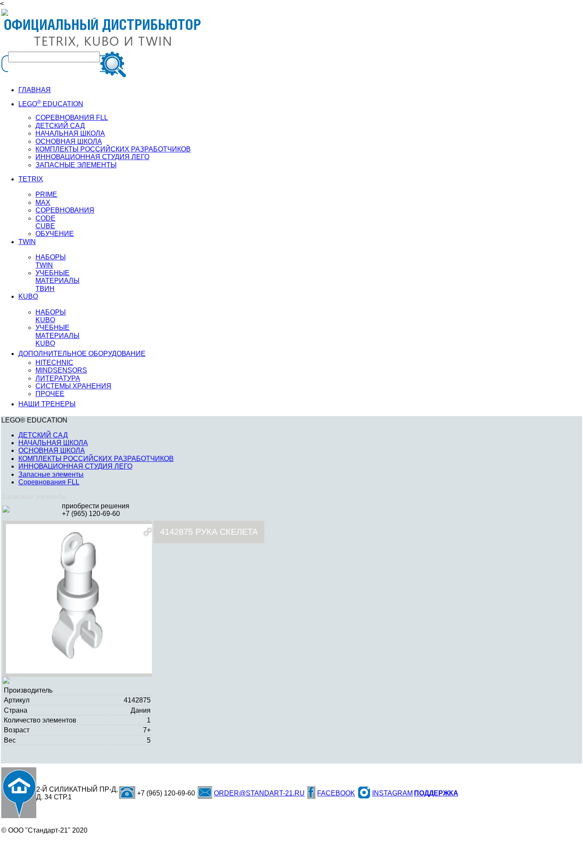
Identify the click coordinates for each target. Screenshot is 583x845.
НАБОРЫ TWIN (50, 260)
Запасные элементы (51, 474)
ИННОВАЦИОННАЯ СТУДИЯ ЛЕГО (92, 156)
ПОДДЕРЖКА (436, 793)
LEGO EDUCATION (50, 104)
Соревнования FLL (48, 482)
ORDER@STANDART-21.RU (259, 793)
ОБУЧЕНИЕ (54, 233)
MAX (42, 202)
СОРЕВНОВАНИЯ (64, 210)
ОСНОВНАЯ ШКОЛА (51, 450)
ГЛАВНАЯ (34, 89)
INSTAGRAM (392, 793)
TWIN (27, 241)
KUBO (28, 296)
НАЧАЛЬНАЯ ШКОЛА (70, 133)
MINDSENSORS (61, 370)
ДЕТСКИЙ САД (60, 125)
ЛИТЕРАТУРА (57, 378)
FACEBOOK (336, 793)
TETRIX (30, 179)
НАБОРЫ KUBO (50, 316)
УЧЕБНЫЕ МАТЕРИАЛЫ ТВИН (57, 280)
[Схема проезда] (18, 792)
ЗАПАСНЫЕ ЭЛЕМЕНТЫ (76, 165)
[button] (147, 532)
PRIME (46, 194)
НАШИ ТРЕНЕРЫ (47, 404)
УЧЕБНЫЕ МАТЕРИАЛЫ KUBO (57, 335)
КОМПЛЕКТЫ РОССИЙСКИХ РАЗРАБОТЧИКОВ (96, 458)
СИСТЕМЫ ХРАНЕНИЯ (73, 386)
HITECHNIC (54, 362)
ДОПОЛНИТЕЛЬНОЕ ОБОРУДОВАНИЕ (82, 353)
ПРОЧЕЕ (49, 393)
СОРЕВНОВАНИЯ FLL (71, 117)
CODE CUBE (45, 222)
